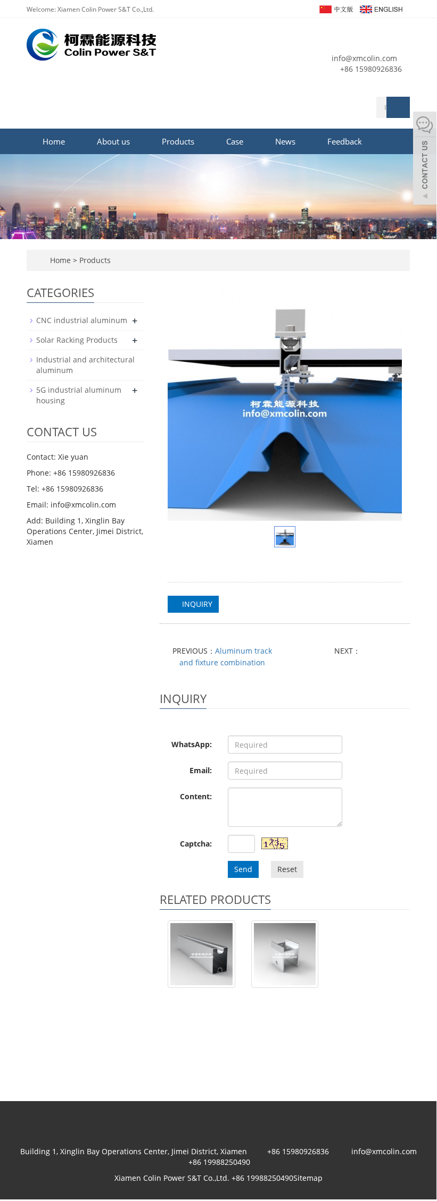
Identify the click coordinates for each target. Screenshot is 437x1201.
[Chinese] (335, 8)
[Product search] (398, 107)
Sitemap (308, 1178)
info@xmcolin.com (364, 58)
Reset (287, 869)
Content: (196, 796)
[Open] (424, 159)
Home (54, 141)
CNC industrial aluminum (81, 320)
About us (113, 141)
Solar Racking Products (77, 340)
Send (243, 869)
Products (178, 141)
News (285, 141)
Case (234, 141)
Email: (200, 770)
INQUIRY (196, 604)
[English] (380, 8)
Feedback (344, 141)
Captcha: (196, 844)
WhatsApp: (191, 744)
